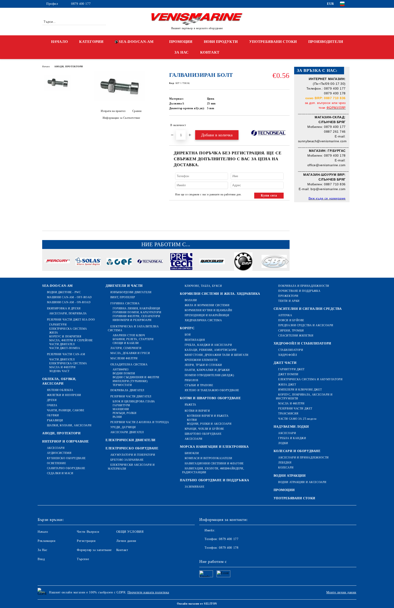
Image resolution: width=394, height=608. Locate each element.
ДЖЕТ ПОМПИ (288, 374)
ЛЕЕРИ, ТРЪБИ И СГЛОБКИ (203, 365)
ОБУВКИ (53, 415)
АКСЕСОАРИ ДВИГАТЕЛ (127, 432)
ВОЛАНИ (191, 300)
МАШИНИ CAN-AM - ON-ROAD (69, 302)
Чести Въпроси (88, 531)
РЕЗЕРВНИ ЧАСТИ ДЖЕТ (295, 408)
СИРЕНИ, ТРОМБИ (291, 330)
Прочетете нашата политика (148, 592)
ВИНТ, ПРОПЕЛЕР (122, 297)
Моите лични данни (341, 592)
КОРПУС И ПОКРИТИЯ (65, 336)
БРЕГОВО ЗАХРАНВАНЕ (127, 459)
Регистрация (86, 541)
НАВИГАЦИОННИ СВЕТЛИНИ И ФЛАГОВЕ (214, 463)
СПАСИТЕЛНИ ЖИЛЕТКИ (295, 335)
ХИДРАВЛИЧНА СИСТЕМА (203, 320)
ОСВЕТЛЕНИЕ (56, 463)
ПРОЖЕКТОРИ (288, 296)
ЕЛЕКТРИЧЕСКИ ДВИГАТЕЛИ (130, 440)
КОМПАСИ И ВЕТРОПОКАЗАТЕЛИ (208, 458)
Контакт (122, 550)
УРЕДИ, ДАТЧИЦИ (123, 427)
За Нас (42, 550)
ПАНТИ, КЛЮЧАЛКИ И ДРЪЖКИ (207, 370)
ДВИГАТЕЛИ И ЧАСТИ (124, 285)
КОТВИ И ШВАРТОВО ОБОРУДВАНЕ (210, 398)
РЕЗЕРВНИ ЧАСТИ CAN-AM (66, 354)
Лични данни (126, 541)
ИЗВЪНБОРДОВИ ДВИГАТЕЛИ (130, 292)
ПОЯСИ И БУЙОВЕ (291, 320)
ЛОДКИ (283, 443)
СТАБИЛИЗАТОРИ (290, 350)
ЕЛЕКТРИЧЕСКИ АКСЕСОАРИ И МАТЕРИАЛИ (131, 466)
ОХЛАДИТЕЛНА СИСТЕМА (129, 364)
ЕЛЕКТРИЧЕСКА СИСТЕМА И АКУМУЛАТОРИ (310, 379)
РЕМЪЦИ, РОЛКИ (124, 413)
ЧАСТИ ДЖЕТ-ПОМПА (64, 348)
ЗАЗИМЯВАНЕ (194, 486)
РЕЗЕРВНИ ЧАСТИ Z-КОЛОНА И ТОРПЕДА (139, 422)
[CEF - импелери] (119, 262)
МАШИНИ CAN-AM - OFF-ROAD (69, 297)
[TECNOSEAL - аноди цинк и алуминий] (150, 262)
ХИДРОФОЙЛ (287, 355)
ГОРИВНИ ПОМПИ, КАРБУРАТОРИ (137, 312)
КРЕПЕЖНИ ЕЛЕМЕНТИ (201, 360)
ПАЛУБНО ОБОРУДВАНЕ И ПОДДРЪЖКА (214, 480)
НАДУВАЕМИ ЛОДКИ (291, 426)
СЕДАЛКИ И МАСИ (60, 473)
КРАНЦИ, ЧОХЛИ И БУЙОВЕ (204, 428)
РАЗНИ (117, 417)
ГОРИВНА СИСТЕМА (125, 303)
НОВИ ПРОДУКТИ (221, 42)
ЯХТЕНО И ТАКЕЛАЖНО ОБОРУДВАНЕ (212, 390)
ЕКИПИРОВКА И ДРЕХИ (64, 308)
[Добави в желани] (286, 125)
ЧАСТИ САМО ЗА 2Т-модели (297, 418)
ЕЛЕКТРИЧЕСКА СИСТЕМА (68, 328)
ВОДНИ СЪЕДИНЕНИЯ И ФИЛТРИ (136, 377)
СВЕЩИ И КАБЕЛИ (126, 343)
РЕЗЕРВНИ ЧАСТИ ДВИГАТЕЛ (130, 396)
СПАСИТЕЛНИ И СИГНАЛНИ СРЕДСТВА (308, 308)
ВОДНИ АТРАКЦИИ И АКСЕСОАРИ (302, 482)
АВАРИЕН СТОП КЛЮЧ (129, 335)
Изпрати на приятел (113, 111)
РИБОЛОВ (191, 380)
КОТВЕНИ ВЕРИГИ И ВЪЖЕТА (207, 415)
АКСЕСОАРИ (56, 448)
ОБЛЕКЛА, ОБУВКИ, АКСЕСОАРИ (59, 381)
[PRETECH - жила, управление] (181, 262)
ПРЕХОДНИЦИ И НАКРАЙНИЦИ (207, 315)
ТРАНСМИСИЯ (288, 413)
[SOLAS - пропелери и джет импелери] (88, 262)
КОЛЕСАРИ (285, 467)
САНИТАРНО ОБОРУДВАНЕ (66, 468)
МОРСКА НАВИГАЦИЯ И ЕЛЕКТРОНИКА (214, 446)
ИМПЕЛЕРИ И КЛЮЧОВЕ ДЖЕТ (300, 389)
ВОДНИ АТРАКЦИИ (290, 475)
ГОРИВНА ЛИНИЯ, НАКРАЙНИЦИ (136, 308)
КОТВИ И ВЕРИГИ (197, 410)
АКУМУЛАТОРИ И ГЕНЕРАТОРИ (132, 454)
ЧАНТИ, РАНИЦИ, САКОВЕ (65, 410)
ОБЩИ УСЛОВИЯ (130, 531)
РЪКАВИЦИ (55, 420)
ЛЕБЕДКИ (284, 462)
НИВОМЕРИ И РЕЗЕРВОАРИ (132, 320)
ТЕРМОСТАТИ (122, 385)
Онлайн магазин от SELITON (197, 603)
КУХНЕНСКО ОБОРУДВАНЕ (66, 458)
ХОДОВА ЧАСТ (59, 371)
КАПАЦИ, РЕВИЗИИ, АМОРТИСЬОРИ (210, 350)
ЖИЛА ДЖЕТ (287, 384)
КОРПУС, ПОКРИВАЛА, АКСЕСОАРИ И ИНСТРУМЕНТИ (304, 396)
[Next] (286, 262)
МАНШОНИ (121, 409)
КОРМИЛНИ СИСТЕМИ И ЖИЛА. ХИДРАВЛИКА (220, 293)
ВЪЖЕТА (190, 404)
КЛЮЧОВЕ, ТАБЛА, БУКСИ (203, 285)
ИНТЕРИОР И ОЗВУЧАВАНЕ (65, 441)
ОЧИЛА (52, 405)
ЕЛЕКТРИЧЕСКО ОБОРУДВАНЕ (132, 448)
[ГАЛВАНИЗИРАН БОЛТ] (119, 100)
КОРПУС (187, 328)
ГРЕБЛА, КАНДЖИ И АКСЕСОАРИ (208, 345)
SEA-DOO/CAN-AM (136, 42)
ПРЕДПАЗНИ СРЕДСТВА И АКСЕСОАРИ (305, 325)
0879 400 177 (81, 3)
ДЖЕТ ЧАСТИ (285, 363)
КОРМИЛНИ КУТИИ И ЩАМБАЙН (208, 310)
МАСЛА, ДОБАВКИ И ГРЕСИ (130, 353)
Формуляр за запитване (94, 550)
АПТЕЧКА (285, 315)
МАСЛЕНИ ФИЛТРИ (123, 358)
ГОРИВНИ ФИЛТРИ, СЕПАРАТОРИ (136, 316)
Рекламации (47, 541)
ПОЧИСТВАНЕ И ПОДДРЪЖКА (299, 290)
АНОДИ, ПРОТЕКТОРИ (68, 66)
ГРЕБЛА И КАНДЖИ (292, 438)
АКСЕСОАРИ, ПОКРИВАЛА (68, 313)
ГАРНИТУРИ (58, 324)
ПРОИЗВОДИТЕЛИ (325, 42)
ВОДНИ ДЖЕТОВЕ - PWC (64, 292)
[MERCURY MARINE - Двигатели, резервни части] (57, 262)
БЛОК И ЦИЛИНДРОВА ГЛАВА (134, 401)
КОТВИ (192, 420)
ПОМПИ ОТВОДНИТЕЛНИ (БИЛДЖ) (209, 375)
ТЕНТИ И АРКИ (289, 301)
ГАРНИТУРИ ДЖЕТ (291, 369)
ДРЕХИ (52, 400)
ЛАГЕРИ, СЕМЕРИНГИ (125, 348)
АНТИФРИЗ (120, 369)
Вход (41, 559)
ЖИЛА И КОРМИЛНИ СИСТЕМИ (207, 305)
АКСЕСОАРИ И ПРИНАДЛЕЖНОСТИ (303, 457)
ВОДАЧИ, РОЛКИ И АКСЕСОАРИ (209, 423)
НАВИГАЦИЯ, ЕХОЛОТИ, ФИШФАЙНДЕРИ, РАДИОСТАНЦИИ (213, 470)
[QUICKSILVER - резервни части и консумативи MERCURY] (212, 262)
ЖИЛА (53, 332)
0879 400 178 (228, 547)
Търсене (83, 559)
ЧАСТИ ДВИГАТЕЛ (62, 344)
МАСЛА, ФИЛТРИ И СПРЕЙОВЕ (71, 340)
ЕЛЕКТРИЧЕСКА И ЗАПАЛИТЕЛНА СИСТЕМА (133, 328)
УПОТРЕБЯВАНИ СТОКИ (273, 42)
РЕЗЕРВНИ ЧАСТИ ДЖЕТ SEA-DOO (71, 319)
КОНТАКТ (210, 52)
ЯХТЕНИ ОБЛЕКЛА (60, 390)
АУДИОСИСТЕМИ (59, 453)
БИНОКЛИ (192, 453)
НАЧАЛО (59, 42)
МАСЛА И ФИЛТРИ (62, 367)
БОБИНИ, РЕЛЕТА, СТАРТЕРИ (133, 339)
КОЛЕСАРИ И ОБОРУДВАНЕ (297, 451)
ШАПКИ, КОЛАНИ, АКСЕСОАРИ (69, 425)
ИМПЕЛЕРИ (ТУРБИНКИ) (130, 381)
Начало (46, 66)
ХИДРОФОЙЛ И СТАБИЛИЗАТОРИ (302, 343)
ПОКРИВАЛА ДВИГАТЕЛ (127, 390)
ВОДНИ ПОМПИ (124, 373)
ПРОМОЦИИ (180, 42)
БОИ (188, 334)
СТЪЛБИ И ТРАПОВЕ (199, 385)
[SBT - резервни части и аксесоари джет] (274, 262)
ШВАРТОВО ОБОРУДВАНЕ (203, 433)
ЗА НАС (181, 52)
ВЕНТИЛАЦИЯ (195, 340)
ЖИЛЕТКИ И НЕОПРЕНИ (64, 395)
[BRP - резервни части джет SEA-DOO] (243, 262)
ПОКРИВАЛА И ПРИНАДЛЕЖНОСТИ (303, 285)
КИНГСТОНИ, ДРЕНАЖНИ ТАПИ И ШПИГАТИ (217, 355)
